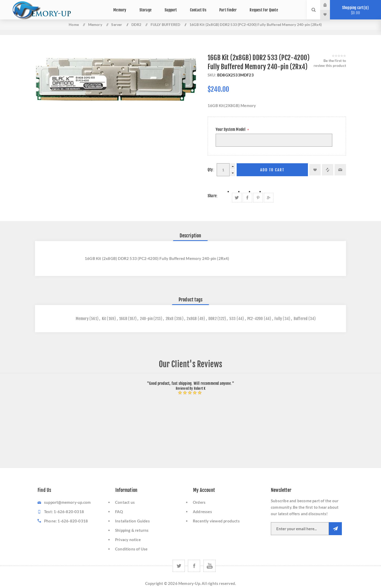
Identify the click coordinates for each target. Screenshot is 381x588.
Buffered (301, 318)
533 (232, 318)
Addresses (202, 511)
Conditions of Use (131, 549)
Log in (329, 4)
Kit (104, 318)
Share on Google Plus (268, 197)
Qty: (211, 169)
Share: (213, 195)
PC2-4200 (255, 318)
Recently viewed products (216, 521)
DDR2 (212, 318)
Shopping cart (354, 10)
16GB (123, 318)
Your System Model (231, 129)
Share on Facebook (247, 197)
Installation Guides (132, 521)
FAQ (119, 511)
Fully (278, 318)
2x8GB (192, 318)
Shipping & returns (132, 530)
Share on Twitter (237, 197)
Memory (82, 318)
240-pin (146, 318)
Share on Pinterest (258, 197)
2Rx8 (170, 318)
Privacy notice (128, 539)
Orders (199, 502)
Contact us (125, 502)
